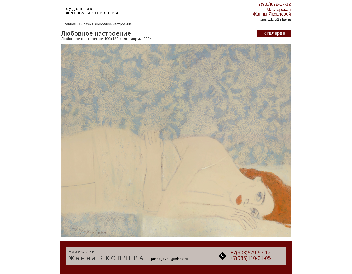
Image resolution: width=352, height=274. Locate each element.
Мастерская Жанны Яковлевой (272, 12)
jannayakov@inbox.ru (275, 19)
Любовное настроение (113, 24)
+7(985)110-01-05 (250, 257)
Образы (85, 24)
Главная (69, 24)
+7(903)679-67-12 (273, 4)
